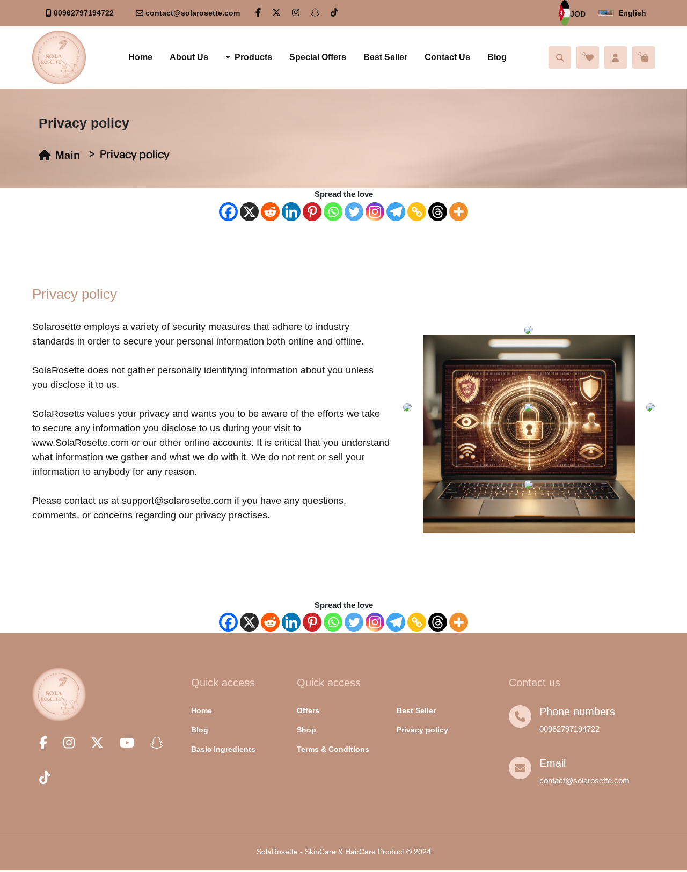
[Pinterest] (312, 211)
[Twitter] (354, 211)
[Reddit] (270, 211)
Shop (306, 730)
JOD (578, 14)
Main (67, 155)
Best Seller (385, 57)
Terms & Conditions (333, 749)
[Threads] (437, 211)
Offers (308, 710)
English (632, 13)
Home (140, 57)
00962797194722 (84, 13)
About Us (189, 57)
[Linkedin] (291, 211)
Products (253, 57)
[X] (249, 211)
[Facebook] (228, 211)
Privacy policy (422, 730)
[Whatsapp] (333, 211)
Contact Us (447, 57)
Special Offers (317, 57)
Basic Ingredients (223, 749)
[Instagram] (375, 211)
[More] (458, 211)
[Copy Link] (416, 211)
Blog (497, 57)
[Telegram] (395, 211)
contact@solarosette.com (192, 13)
